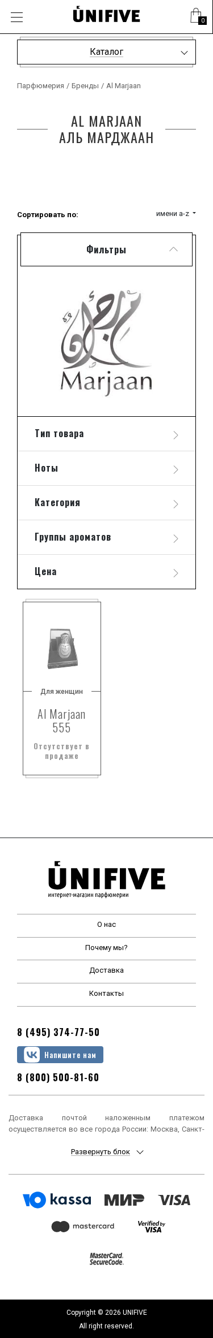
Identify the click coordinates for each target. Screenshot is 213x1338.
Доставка (106, 970)
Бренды (85, 85)
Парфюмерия (40, 85)
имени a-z (173, 213)
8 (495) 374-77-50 (58, 1032)
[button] (196, 17)
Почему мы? (106, 947)
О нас (106, 924)
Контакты (106, 993)
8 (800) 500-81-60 (58, 1077)
